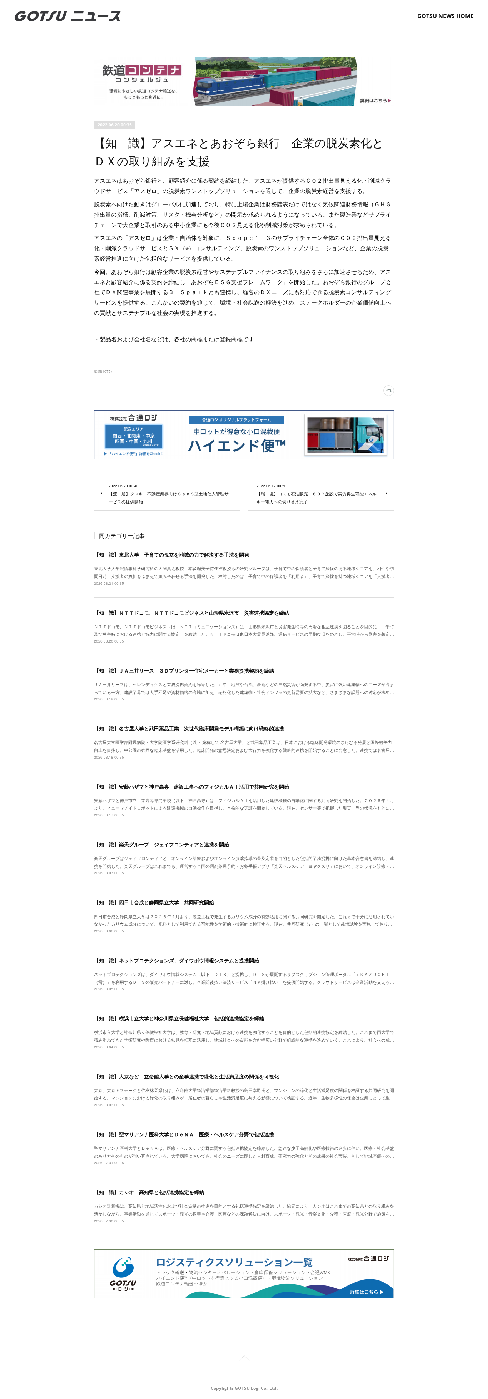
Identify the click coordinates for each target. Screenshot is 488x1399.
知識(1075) (103, 371)
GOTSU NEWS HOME (445, 16)
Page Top (244, 1359)
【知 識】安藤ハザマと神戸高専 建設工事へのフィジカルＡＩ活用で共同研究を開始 (191, 786)
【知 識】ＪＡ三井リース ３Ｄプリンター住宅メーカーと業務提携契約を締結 (184, 670)
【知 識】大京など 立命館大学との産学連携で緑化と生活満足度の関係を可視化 (186, 1076)
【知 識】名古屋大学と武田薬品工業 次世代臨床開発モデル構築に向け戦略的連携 (189, 728)
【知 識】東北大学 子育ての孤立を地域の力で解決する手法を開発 (171, 554)
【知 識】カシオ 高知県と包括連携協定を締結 (149, 1192)
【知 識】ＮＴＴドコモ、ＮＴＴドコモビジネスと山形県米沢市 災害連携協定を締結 (191, 612)
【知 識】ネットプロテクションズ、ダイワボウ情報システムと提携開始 (176, 960)
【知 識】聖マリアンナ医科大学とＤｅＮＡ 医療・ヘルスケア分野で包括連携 (184, 1134)
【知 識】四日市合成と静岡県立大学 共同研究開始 (154, 902)
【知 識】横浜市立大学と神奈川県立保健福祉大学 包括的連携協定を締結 (179, 1018)
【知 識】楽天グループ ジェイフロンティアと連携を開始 (161, 844)
